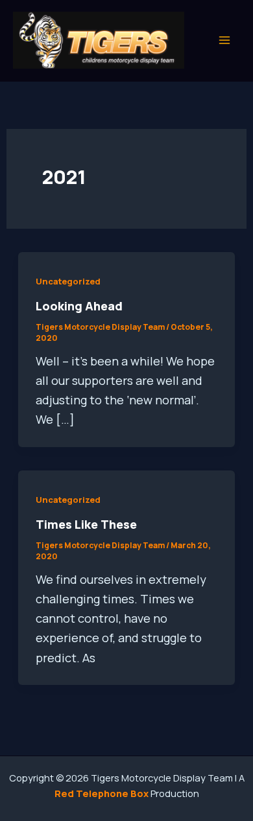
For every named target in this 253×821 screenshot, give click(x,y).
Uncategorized (68, 281)
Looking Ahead (79, 306)
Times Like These (86, 524)
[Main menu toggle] (225, 40)
